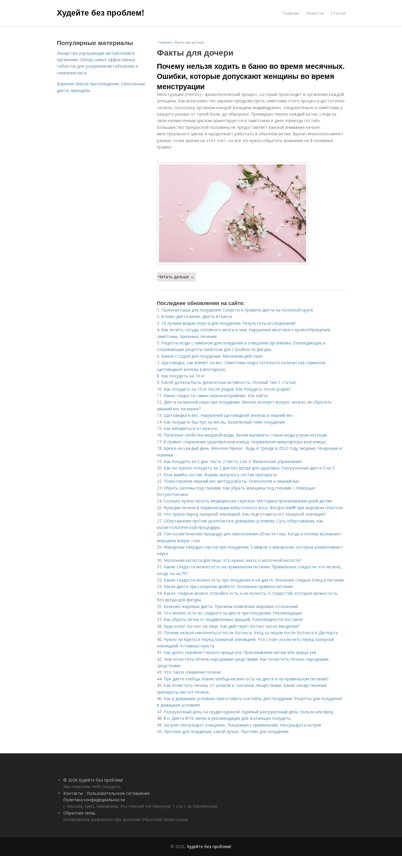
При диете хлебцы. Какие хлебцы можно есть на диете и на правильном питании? (246, 679)
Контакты (73, 793)
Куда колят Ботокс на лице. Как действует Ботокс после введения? (231, 626)
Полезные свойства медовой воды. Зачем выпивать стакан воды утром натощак (245, 435)
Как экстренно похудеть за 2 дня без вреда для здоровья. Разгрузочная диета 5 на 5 (249, 468)
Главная (290, 13)
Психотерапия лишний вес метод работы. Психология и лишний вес (232, 481)
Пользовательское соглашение (118, 793)
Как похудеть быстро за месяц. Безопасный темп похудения (224, 422)
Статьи (338, 13)
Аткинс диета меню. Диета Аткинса (196, 316)
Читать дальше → (176, 276)
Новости (314, 13)
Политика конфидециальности (94, 799)
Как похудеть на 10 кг (183, 376)
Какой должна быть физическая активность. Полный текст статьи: (228, 382)
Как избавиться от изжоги (190, 428)
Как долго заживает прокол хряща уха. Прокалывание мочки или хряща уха (240, 652)
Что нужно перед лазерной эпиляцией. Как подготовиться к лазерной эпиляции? (245, 514)
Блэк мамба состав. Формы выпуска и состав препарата (220, 474)
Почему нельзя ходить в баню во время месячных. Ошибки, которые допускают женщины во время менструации (251, 76)
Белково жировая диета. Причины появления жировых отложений (231, 606)
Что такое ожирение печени (192, 672)
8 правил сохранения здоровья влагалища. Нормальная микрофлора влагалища (244, 441)
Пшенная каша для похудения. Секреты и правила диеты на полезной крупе (237, 310)
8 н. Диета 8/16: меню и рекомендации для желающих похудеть (227, 718)
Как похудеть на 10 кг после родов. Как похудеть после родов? (227, 389)
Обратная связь (79, 813)
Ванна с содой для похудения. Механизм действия (212, 356)
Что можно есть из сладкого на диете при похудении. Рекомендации (233, 613)
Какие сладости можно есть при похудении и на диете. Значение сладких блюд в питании (254, 580)
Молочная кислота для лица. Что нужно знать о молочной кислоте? (232, 560)
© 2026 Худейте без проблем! (93, 780)
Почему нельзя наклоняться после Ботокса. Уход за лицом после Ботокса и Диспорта (251, 632)
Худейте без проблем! (100, 12)
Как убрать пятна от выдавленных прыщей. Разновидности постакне (233, 619)
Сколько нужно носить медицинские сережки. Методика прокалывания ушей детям (248, 501)
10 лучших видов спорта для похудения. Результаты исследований (228, 323)
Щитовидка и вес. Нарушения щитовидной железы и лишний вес (228, 415)
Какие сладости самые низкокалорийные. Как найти (216, 395)
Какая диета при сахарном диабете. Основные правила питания (228, 586)
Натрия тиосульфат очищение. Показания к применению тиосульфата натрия (242, 725)
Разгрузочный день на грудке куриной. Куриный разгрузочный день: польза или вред (248, 712)
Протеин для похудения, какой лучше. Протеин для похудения (226, 731)
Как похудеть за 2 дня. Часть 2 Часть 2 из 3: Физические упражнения (233, 461)
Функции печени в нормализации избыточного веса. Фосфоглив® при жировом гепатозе (253, 507)
